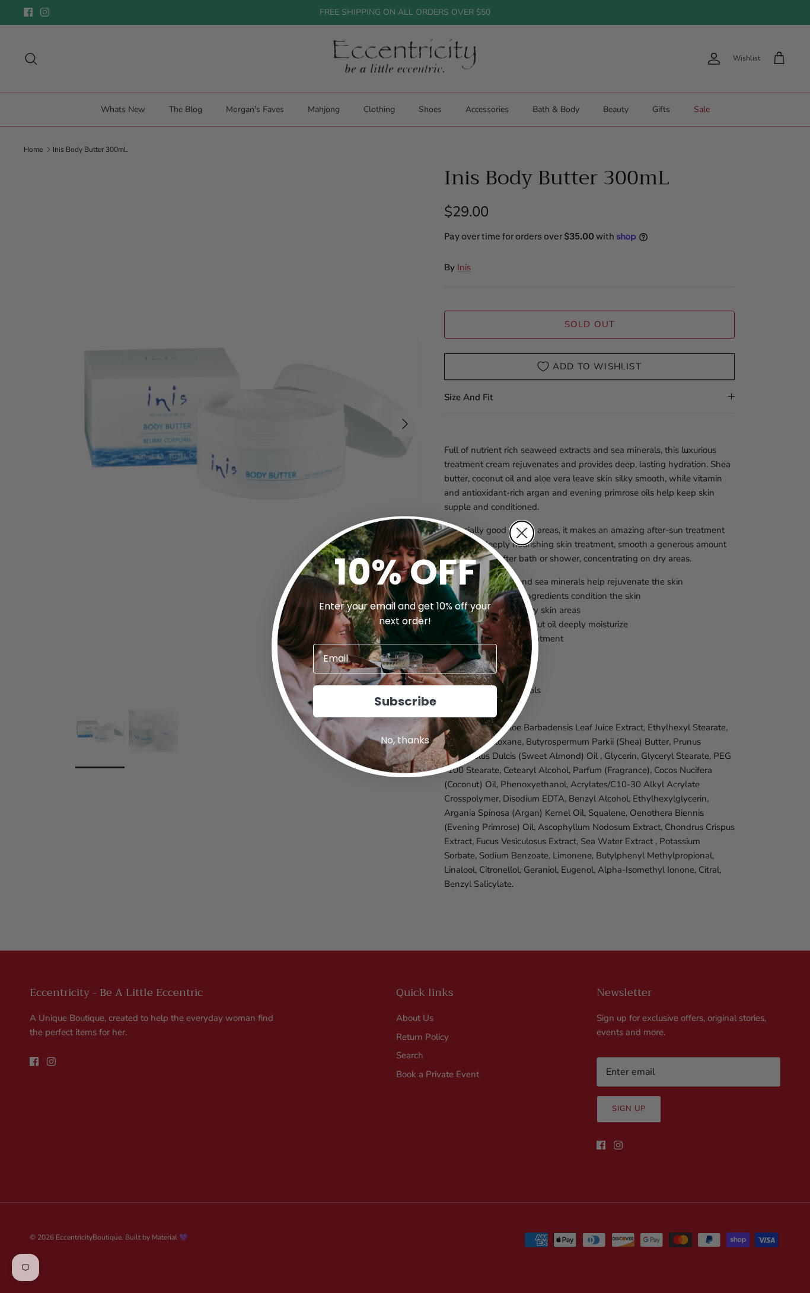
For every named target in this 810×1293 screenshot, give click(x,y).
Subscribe (405, 701)
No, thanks (405, 740)
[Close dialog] (522, 533)
